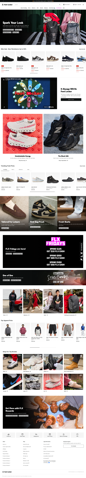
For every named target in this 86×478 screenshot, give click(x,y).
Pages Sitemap (5, 453)
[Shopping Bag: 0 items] (83, 4)
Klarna (24, 458)
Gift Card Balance (26, 446)
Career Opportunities (6, 446)
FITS (44, 448)
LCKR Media (5, 451)
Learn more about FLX (11, 415)
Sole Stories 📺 (52, 7)
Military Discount (26, 451)
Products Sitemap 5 (6, 465)
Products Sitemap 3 (6, 460)
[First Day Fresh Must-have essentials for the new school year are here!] (43, 213)
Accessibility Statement (47, 455)
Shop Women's (23, 30)
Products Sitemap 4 (6, 463)
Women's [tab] (21, 169)
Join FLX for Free (17, 253)
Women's (33, 7)
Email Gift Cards (26, 444)
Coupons (24, 448)
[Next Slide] (83, 42)
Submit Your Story (15, 280)
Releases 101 (25, 460)
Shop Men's (14, 30)
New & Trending (24, 7)
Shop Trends (82, 165)
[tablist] (16, 169)
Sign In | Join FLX (78, 4)
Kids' (38, 7)
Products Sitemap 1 (6, 455)
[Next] (82, 1)
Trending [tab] (5, 169)
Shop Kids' (5, 33)
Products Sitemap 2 (6, 458)
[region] (43, 1)
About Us (4, 444)
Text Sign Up (25, 455)
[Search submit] (59, 4)
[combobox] (37, 4)
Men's (29, 7)
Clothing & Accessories (69, 315)
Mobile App (25, 453)
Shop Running (22, 160)
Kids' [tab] (28, 169)
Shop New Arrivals (34, 226)
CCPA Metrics (45, 453)
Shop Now (8, 253)
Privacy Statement (46, 446)
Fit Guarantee (25, 465)
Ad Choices (45, 458)
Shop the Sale (6, 30)
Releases (46, 7)
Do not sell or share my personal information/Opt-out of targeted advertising (49, 461)
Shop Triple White (63, 228)
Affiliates (4, 448)
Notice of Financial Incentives (48, 451)
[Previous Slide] (80, 42)
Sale (64, 7)
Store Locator (25, 463)
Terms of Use (45, 444)
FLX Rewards (58, 7)
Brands (41, 7)
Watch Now (5, 280)
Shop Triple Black (63, 160)
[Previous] (3, 1)
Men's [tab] (13, 169)
